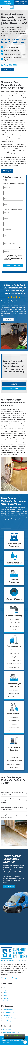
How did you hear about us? (12, 248)
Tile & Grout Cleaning (14, 757)
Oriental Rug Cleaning (14, 657)
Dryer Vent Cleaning (14, 619)
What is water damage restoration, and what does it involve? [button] (13, 793)
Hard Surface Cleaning (14, 748)
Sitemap (8, 1043)
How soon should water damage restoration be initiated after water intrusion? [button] (11, 801)
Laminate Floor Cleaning (14, 764)
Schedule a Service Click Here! (21, 2)
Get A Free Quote (7, 171)
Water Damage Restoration (14, 544)
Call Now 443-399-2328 (7, 2)
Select (5, 240)
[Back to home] (14, 7)
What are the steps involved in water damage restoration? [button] (12, 808)
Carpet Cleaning (14, 646)
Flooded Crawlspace (14, 580)
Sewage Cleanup (14, 599)
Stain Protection (14, 653)
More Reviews (8, 319)
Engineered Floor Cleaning (14, 760)
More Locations (9, 886)
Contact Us (14, 384)
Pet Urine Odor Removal (14, 660)
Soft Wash (14, 754)
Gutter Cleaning (14, 720)
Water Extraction (14, 562)
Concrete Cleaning (14, 727)
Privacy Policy (9, 259)
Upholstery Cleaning (14, 650)
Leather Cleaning (14, 667)
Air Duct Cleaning (14, 615)
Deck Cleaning (14, 717)
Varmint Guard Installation (14, 623)
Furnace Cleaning (14, 626)
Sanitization (14, 630)
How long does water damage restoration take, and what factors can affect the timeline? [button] (12, 816)
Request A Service (7, 69)
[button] (1, 7)
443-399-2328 (14, 388)
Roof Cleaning (14, 724)
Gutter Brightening (14, 731)
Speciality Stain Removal (14, 664)
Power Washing (14, 713)
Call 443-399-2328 (9, 65)
